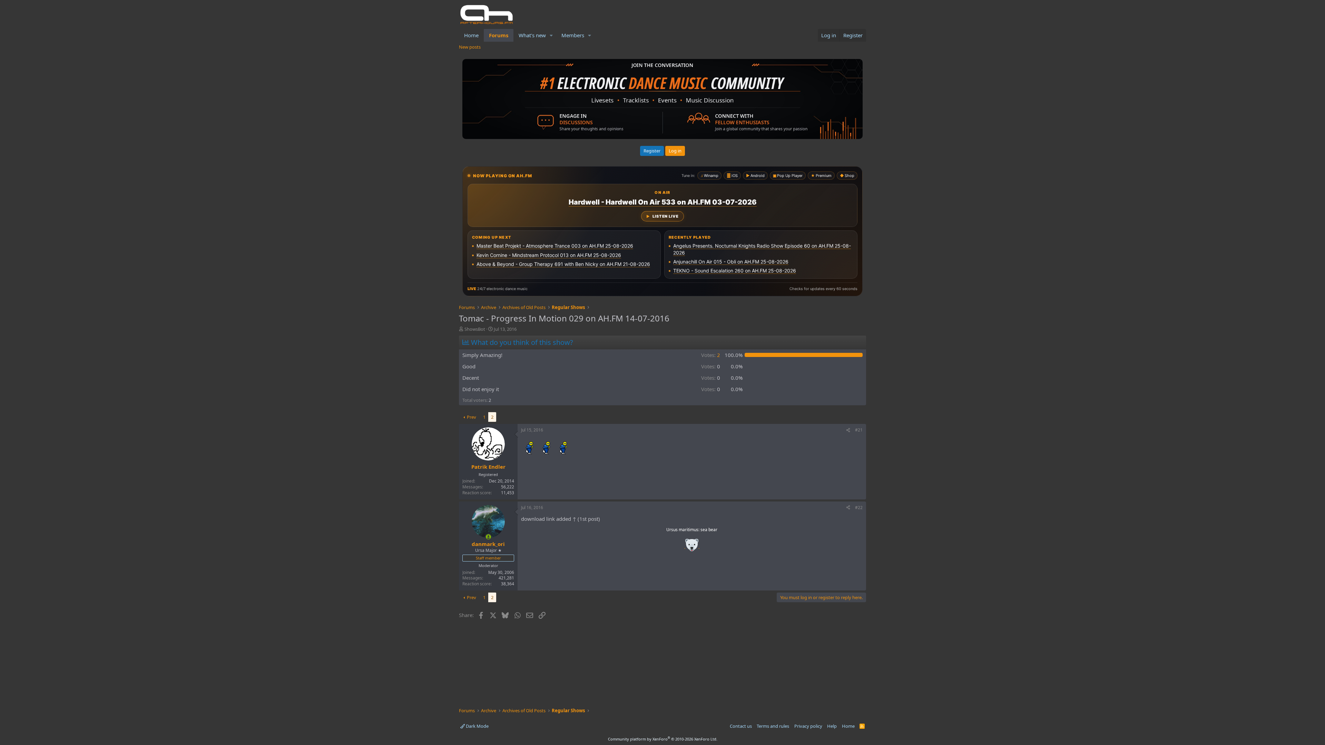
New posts (470, 47)
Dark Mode (477, 726)
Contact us (741, 726)
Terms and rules (773, 726)
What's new (532, 35)
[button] (551, 35)
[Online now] (488, 537)
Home (471, 35)
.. (691, 547)
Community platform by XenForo (662, 739)
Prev (471, 417)
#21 (859, 430)
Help (832, 726)
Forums (498, 35)
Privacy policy (808, 726)
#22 (859, 507)
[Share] (848, 430)
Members (572, 35)
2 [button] (710, 354)
